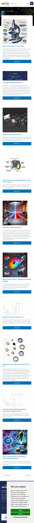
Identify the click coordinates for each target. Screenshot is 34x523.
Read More (17, 61)
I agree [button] (20, 510)
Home (3, 11)
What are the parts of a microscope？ (14, 46)
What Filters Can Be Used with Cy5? (13, 317)
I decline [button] (20, 514)
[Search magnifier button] (27, 3)
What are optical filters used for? (12, 134)
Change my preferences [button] (20, 517)
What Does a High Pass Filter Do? (12, 227)
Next (27, 475)
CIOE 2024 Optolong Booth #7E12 (12, 82)
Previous (7, 475)
